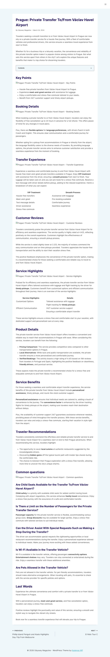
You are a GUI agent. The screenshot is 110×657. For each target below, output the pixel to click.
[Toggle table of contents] (91, 68)
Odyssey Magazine (24, 30)
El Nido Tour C (91, 632)
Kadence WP (77, 650)
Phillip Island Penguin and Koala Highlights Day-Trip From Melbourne (30, 634)
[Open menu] (105, 4)
